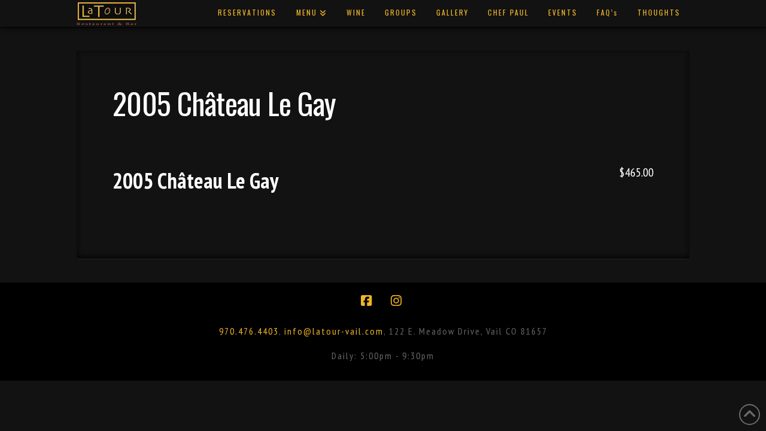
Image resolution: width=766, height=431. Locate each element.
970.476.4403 (249, 331)
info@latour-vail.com (334, 331)
